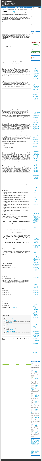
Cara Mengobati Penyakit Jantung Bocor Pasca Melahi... (36, 247)
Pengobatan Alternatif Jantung (36, 371)
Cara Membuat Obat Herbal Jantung (36, 231)
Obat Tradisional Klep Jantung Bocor (36, 131)
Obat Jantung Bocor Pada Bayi (36, 194)
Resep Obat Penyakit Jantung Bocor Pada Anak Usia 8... (36, 213)
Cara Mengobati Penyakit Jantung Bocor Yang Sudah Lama (36, 318)
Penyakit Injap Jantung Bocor (35, 199)
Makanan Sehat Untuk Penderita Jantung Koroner (36, 187)
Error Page (20, 7)
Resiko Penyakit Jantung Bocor (35, 160)
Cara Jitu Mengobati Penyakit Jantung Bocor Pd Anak (36, 278)
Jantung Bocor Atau (9, 327)
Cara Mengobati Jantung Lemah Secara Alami (35, 76)
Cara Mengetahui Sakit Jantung (35, 275)
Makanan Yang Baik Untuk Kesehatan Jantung (36, 227)
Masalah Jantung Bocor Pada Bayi (36, 268)
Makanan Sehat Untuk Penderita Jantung (36, 205)
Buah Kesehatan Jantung (35, 291)
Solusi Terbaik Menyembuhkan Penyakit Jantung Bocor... (36, 251)
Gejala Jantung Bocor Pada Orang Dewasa (36, 197)
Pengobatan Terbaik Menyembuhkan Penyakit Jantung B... (36, 239)
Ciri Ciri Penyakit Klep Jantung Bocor (36, 133)
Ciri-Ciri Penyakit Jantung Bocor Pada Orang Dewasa (35, 178)
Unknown (33, 57)
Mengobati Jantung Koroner (36, 293)
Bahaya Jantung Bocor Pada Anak (36, 123)
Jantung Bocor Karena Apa (35, 184)
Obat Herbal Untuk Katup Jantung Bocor (36, 105)
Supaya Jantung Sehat (35, 201)
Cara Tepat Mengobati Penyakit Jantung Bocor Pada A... (36, 113)
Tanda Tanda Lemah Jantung (36, 176)
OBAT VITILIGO (36, 443)
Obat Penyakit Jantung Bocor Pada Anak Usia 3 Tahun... (36, 257)
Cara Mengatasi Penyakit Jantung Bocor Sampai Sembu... (36, 79)
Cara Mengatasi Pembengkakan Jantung (35, 262)
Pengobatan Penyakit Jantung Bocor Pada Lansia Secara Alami (35, 411)
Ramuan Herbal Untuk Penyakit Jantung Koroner (36, 182)
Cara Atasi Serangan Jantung (36, 192)
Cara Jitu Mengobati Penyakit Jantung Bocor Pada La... (36, 236)
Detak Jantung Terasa (36, 129)
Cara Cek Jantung (35, 111)
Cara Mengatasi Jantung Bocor (35, 273)
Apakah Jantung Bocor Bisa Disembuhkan (35, 144)
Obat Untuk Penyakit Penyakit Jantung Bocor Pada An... (36, 336)
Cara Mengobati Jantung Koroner (36, 219)
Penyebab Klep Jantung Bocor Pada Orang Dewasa (35, 171)
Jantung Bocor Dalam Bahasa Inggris (36, 358)
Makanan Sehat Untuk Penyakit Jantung (35, 118)
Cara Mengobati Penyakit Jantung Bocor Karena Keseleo (36, 287)
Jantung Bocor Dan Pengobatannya (36, 347)
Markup (16, 7)
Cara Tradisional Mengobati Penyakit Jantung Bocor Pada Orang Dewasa (34, 378)
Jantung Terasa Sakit (36, 174)
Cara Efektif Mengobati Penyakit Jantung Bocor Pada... (36, 353)
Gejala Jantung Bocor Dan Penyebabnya (36, 135)
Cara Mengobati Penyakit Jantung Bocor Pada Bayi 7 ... (36, 301)
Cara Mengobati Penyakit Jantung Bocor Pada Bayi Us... (36, 284)
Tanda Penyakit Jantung (35, 137)
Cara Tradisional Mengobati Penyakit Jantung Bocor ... (36, 67)
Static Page (25, 7)
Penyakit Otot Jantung (35, 120)
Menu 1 (7, 7)
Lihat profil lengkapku (34, 58)
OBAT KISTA (33, 439)
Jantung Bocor (33, 456)
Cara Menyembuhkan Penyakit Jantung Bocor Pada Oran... (36, 341)
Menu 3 (13, 7)
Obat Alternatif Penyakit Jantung (36, 125)
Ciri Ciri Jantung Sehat (35, 327)
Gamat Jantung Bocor (36, 328)
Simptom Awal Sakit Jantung (36, 127)
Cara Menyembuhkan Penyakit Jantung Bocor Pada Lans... (36, 208)
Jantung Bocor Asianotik (10, 331)
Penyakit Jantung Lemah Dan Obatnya (13, 324)
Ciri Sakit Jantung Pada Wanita (35, 162)
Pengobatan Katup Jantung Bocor (36, 64)
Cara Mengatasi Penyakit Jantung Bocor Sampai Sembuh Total (35, 403)
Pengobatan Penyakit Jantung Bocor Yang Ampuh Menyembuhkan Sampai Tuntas (35, 387)
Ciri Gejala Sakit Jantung (35, 210)
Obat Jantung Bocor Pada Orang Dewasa (36, 265)
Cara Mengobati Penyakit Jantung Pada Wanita (36, 281)
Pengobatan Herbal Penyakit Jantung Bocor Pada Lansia (36, 216)
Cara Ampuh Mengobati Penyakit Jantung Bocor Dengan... (36, 270)
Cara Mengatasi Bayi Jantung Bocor (36, 334)
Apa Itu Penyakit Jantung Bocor (35, 309)
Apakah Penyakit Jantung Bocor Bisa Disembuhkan (36, 90)
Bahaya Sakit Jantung (35, 233)
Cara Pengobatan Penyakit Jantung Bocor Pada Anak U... (36, 242)
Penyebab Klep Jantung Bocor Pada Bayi (35, 165)
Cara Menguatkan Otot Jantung (35, 102)
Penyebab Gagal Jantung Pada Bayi (36, 142)
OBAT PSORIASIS (34, 444)
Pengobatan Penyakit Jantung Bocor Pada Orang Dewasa (36, 168)
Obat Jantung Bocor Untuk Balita (36, 221)
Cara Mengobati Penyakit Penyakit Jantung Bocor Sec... (36, 324)
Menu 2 (10, 7)
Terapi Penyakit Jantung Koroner (36, 107)
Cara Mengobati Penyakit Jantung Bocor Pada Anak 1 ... (36, 344)
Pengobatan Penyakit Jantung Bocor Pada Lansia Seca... (36, 83)
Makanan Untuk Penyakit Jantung (36, 321)
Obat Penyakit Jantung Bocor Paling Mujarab (35, 311)
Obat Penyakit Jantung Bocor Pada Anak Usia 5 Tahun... (36, 147)
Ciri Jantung (35, 222)
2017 (33, 61)
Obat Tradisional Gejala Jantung (35, 97)
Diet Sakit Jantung (36, 128)
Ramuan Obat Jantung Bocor (35, 95)
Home (4, 7)
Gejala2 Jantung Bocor (35, 307)
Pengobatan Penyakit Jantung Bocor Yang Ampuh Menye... (36, 71)
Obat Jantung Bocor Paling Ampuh (36, 156)
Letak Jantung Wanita (36, 245)
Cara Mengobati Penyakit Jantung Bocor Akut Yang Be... (36, 151)
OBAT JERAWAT (34, 449)
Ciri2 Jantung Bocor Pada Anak (11, 320)
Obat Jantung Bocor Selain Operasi (36, 224)
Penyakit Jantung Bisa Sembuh (35, 109)
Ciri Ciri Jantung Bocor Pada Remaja (35, 190)
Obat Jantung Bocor (14, 307)
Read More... (12, 318)
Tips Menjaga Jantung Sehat (35, 339)
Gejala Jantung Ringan (35, 229)
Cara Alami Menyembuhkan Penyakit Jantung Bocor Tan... (36, 87)
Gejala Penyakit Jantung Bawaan (36, 154)
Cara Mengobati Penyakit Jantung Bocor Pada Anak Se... (36, 99)
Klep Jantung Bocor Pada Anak (36, 158)
